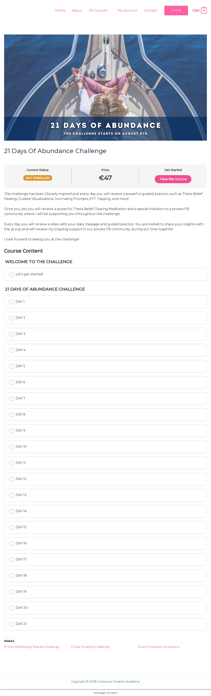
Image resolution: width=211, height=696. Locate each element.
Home (60, 10)
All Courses (98, 10)
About (77, 10)
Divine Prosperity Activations (158, 647)
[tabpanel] (105, 216)
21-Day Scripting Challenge (90, 647)
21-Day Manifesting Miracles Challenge (31, 647)
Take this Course (173, 179)
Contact (150, 10)
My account (127, 10)
